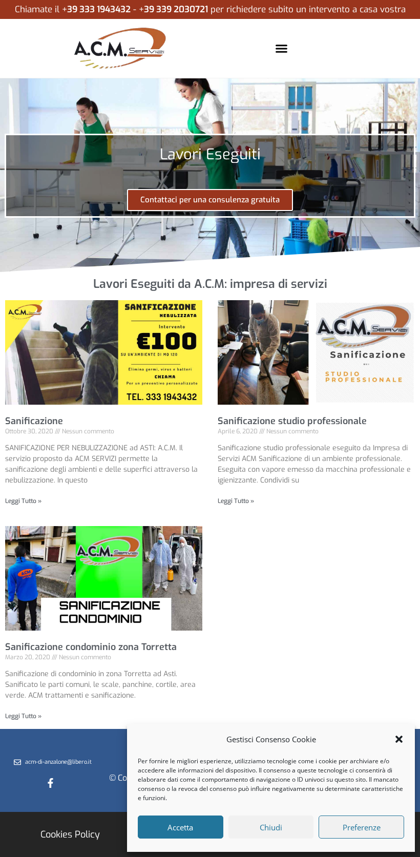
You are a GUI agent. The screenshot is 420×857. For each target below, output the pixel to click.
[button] (399, 739)
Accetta (180, 827)
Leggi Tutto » (23, 501)
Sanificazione (34, 421)
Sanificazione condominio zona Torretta (91, 647)
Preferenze (362, 827)
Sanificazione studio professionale (292, 421)
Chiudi (271, 827)
